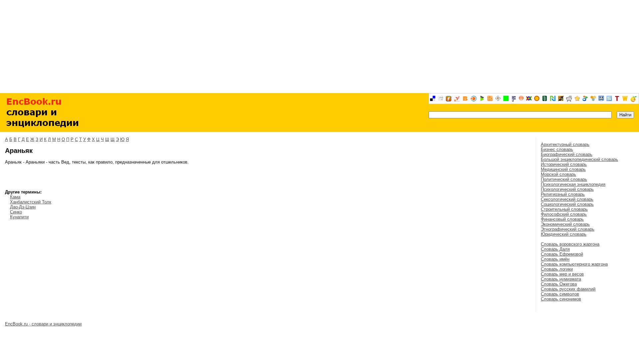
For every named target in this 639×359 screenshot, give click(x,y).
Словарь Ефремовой (562, 254)
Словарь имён (555, 259)
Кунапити (19, 216)
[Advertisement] (319, 46)
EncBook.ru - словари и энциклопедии (43, 323)
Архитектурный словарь (565, 144)
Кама (15, 196)
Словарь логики (557, 269)
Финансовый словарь (562, 219)
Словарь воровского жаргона (570, 244)
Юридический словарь (563, 234)
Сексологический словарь (567, 199)
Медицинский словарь (563, 169)
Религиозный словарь (563, 194)
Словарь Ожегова (559, 284)
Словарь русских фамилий (568, 289)
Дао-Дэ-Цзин (23, 206)
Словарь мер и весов (562, 274)
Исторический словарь (564, 164)
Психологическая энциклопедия (573, 184)
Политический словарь (564, 179)
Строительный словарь (564, 209)
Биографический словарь (566, 154)
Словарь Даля (555, 249)
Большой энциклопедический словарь (579, 159)
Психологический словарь (567, 189)
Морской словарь (558, 174)
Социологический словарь (567, 204)
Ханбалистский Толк (30, 201)
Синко (16, 211)
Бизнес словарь (557, 149)
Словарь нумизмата (561, 279)
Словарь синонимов (561, 299)
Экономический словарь (565, 224)
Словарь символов (560, 294)
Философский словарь (564, 214)
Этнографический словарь (567, 229)
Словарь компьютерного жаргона (574, 264)
